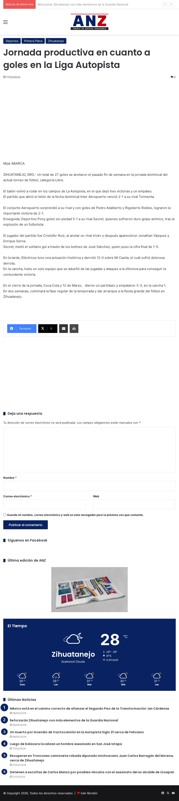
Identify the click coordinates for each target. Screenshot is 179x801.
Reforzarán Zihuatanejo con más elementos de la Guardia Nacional (64, 720)
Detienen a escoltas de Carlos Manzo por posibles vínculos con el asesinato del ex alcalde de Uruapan (92, 772)
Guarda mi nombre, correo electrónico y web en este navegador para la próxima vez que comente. (75, 515)
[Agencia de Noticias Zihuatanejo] (89, 22)
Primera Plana (33, 41)
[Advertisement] (89, 114)
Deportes (12, 41)
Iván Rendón (89, 793)
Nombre (10, 477)
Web (96, 496)
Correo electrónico (17, 496)
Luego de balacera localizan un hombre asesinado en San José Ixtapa (66, 744)
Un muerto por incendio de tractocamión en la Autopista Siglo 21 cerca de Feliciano (77, 732)
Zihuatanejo (56, 41)
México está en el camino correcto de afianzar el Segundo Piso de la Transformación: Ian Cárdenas (89, 708)
